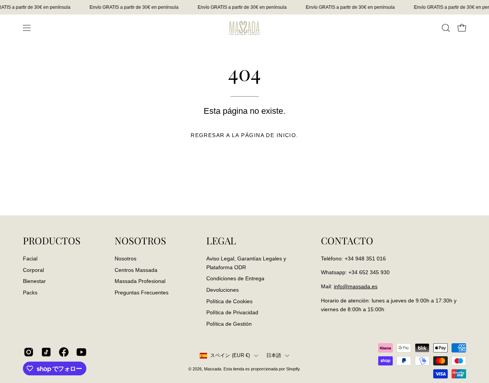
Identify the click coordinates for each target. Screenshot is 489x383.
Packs (30, 292)
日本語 (274, 355)
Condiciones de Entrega (235, 278)
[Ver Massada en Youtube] (81, 352)
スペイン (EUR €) (230, 355)
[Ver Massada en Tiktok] (46, 352)
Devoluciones (222, 289)
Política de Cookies (229, 301)
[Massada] (244, 27)
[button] (446, 28)
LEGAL (221, 240)
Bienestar (34, 281)
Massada (212, 369)
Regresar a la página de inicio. (244, 135)
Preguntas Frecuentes (141, 292)
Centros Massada (136, 270)
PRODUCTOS (52, 240)
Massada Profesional (140, 281)
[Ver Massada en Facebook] (64, 352)
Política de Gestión (229, 323)
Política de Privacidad (232, 312)
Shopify (293, 369)
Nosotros (125, 258)
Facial (30, 258)
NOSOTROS (140, 240)
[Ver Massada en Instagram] (28, 352)
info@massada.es (355, 286)
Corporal (33, 270)
